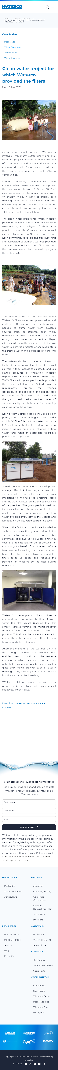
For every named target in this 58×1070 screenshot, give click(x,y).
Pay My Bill (38, 1012)
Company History (42, 891)
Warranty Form (41, 1007)
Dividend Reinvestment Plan (42, 907)
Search (47, 7)
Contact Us (39, 985)
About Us (38, 886)
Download (8, 703)
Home (7, 18)
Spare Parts (39, 971)
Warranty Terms (41, 996)
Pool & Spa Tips (41, 1002)
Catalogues (39, 960)
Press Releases (11, 934)
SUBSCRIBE (27, 827)
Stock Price (39, 914)
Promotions (10, 956)
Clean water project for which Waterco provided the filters (24, 21)
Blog (6, 950)
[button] (53, 7)
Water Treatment (22, 18)
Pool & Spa (9, 42)
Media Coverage (12, 940)
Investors (38, 920)
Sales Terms (39, 991)
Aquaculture (10, 52)
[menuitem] (14, 886)
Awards (8, 945)
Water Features (12, 58)
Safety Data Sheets (43, 965)
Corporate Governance (39, 898)
